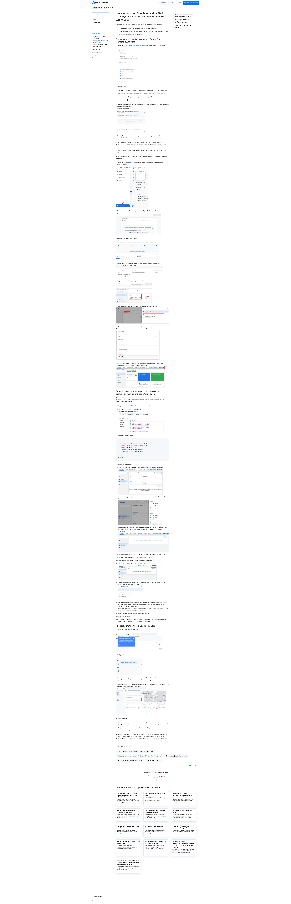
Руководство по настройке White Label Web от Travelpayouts (139, 756)
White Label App (96, 49)
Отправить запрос (161, 780)
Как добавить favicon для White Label (128, 827)
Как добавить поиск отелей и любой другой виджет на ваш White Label (127, 795)
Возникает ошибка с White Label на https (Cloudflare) (156, 842)
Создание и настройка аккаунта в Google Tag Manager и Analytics (184, 15)
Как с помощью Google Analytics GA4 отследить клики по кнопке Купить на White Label (128, 862)
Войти (180, 2)
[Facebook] (190, 765)
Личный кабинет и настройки (99, 25)
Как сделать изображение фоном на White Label (126, 811)
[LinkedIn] (195, 765)
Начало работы (96, 22)
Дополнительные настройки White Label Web (138, 787)
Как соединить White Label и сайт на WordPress (128, 842)
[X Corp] (193, 765)
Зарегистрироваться (191, 2)
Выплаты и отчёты (97, 52)
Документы (95, 58)
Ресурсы (163, 2)
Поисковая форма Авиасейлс (176, 756)
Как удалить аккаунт (154, 760)
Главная (94, 19)
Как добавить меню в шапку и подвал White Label (135, 752)
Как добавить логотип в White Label (155, 794)
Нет (162, 776)
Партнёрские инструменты (99, 30)
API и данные (95, 55)
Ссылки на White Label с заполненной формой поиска (182, 827)
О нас (171, 2)
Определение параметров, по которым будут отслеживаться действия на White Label (183, 21)
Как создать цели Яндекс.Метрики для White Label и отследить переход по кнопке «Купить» (183, 844)
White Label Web (96, 33)
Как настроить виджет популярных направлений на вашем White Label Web (182, 795)
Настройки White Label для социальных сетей (154, 827)
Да (152, 776)
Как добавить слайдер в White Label (182, 811)
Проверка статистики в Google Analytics (183, 26)
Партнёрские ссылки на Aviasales (130, 760)
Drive (93, 28)
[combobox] (102, 14)
